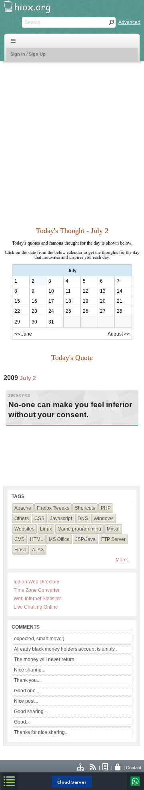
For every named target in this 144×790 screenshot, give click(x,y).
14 (119, 291)
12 (85, 291)
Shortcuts (85, 508)
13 (103, 291)
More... (123, 560)
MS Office (59, 539)
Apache (22, 508)
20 (103, 301)
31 (51, 322)
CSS (39, 518)
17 (51, 301)
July (72, 270)
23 (34, 311)
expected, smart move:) (39, 638)
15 (17, 301)
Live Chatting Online (36, 607)
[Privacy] (118, 767)
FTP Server (113, 539)
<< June (23, 334)
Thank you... (27, 680)
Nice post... (26, 701)
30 (34, 322)
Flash (20, 550)
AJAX (38, 550)
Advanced (129, 22)
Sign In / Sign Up (28, 54)
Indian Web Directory (36, 582)
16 (34, 301)
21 (119, 301)
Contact (133, 767)
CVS (19, 539)
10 (51, 291)
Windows (104, 518)
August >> (119, 334)
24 (51, 311)
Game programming (79, 529)
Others (21, 518)
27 (103, 311)
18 (68, 301)
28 (119, 311)
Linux (46, 529)
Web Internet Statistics (38, 598)
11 (68, 291)
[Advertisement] (72, 139)
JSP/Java (85, 539)
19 (85, 301)
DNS (83, 518)
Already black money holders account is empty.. (65, 649)
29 (17, 322)
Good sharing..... (32, 711)
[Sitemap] (80, 767)
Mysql (113, 529)
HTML (36, 539)
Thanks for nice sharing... (41, 732)
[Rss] (93, 767)
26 (85, 311)
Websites (24, 529)
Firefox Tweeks (53, 508)
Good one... (26, 691)
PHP (106, 508)
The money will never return (44, 659)
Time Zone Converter (37, 590)
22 (17, 311)
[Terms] (105, 767)
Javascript (61, 518)
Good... (22, 722)
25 (68, 311)
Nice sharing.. (29, 670)
